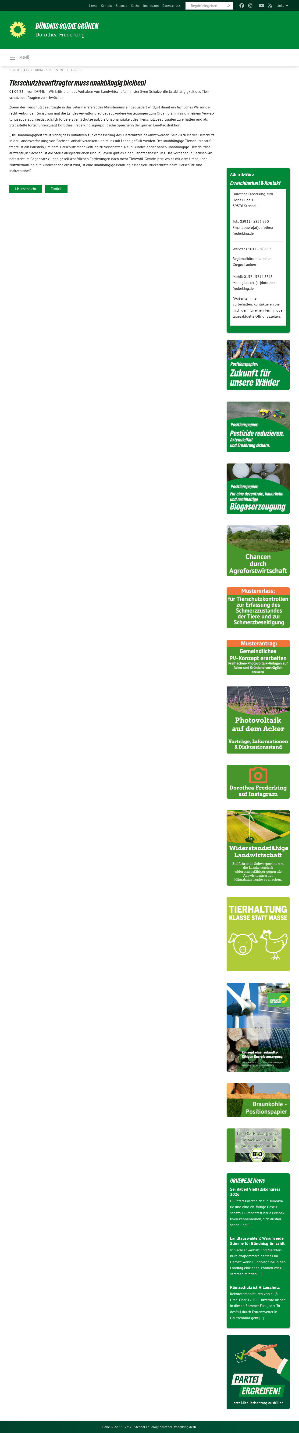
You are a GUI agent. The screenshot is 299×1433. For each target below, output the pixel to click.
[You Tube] (261, 5)
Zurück (56, 188)
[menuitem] (93, 5)
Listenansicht (25, 188)
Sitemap (121, 6)
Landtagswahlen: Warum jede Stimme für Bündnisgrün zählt (257, 1240)
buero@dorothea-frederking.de (170, 1427)
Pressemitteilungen (65, 70)
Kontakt (106, 6)
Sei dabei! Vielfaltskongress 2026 (255, 1191)
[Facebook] (242, 5)
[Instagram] (250, 5)
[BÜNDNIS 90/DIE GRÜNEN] (17, 30)
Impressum (151, 6)
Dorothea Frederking (27, 70)
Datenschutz (171, 6)
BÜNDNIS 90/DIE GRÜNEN (67, 26)
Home (93, 6)
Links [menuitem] (280, 6)
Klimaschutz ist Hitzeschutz (255, 1287)
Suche (135, 6)
